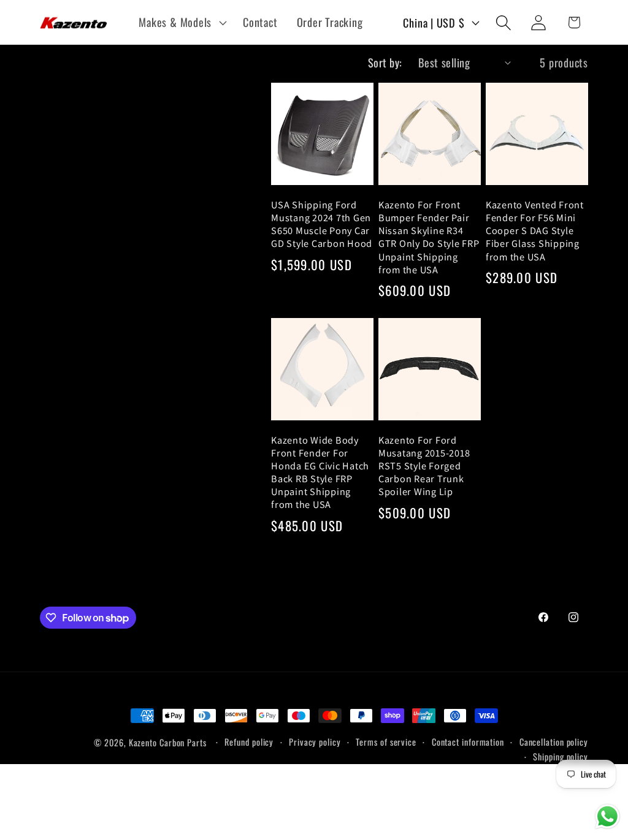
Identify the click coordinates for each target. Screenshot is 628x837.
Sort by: (385, 62)
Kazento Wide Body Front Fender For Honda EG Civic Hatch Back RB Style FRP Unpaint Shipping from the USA (320, 473)
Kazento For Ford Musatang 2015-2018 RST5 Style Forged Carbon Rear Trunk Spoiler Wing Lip (424, 466)
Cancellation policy (553, 741)
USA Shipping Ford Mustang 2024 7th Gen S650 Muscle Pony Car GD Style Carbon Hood (321, 224)
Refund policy (249, 741)
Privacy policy (315, 741)
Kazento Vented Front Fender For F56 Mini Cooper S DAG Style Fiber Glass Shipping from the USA (535, 231)
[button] (181, 22)
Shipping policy (560, 756)
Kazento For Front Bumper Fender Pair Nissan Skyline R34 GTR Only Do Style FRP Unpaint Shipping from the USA (429, 237)
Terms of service (386, 741)
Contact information (468, 741)
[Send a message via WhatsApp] (607, 816)
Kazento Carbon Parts (168, 742)
